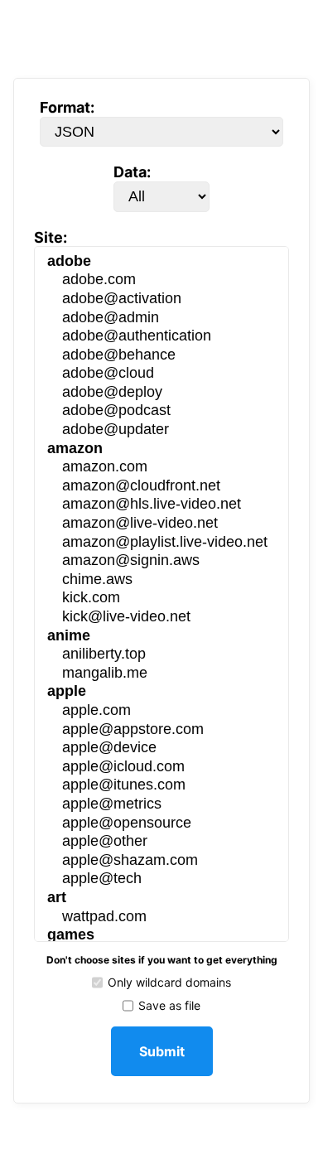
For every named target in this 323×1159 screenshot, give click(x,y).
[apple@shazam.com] (162, 861)
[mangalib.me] (162, 673)
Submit (162, 1051)
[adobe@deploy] (162, 393)
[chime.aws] (162, 580)
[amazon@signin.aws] (162, 561)
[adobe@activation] (162, 299)
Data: (132, 172)
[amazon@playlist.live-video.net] (162, 543)
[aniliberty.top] (162, 654)
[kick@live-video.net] (162, 617)
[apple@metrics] (162, 804)
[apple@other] (162, 842)
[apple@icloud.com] (162, 767)
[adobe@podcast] (162, 411)
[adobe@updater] (162, 430)
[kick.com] (162, 598)
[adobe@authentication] (162, 336)
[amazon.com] (162, 467)
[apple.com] (162, 711)
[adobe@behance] (162, 355)
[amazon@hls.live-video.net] (162, 504)
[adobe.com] (162, 280)
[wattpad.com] (162, 917)
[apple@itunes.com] (162, 785)
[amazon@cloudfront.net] (162, 486)
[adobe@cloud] (162, 374)
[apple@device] (162, 748)
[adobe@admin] (162, 318)
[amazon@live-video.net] (162, 524)
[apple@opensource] (162, 823)
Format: (67, 107)
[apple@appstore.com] (162, 730)
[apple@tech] (162, 879)
